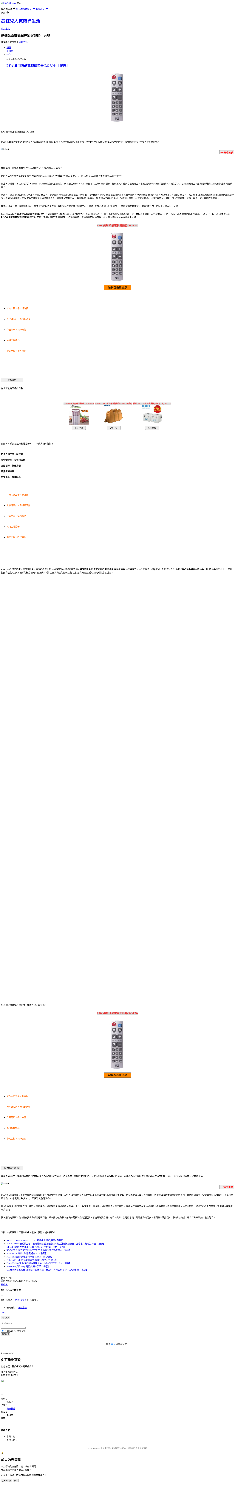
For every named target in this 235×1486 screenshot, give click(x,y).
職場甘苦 (23, 42)
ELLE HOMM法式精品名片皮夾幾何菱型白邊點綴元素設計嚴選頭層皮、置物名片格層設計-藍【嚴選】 (56, 1244)
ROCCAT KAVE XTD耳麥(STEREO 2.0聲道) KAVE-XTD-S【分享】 (39, 1250)
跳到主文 (5, 28)
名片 (9, 54)
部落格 (10, 51)
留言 (24, 1300)
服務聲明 (143, 1448)
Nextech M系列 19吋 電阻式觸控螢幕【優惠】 (28, 1266)
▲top (3, 1312)
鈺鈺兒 (4, 1284)
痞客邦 (18, 1300)
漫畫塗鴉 (22, 1307)
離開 (15, 1481)
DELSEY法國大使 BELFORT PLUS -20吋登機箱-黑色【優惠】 (36, 1247)
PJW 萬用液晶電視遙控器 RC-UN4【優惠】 (38, 65)
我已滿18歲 (6, 1481)
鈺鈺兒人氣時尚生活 (20, 21)
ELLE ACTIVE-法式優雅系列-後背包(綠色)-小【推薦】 (33, 1260)
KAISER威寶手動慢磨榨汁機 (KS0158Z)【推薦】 (30, 1257)
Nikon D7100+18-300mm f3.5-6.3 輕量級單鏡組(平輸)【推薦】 (35, 1240)
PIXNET (97, 1448)
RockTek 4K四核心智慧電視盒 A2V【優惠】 (28, 1253)
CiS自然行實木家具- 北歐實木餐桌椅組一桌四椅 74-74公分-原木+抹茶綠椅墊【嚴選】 (47, 1270)
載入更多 (5, 1318)
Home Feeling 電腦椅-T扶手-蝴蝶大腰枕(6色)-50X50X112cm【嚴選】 (39, 1263)
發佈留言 (5, 1334)
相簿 (9, 47)
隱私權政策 (132, 1448)
